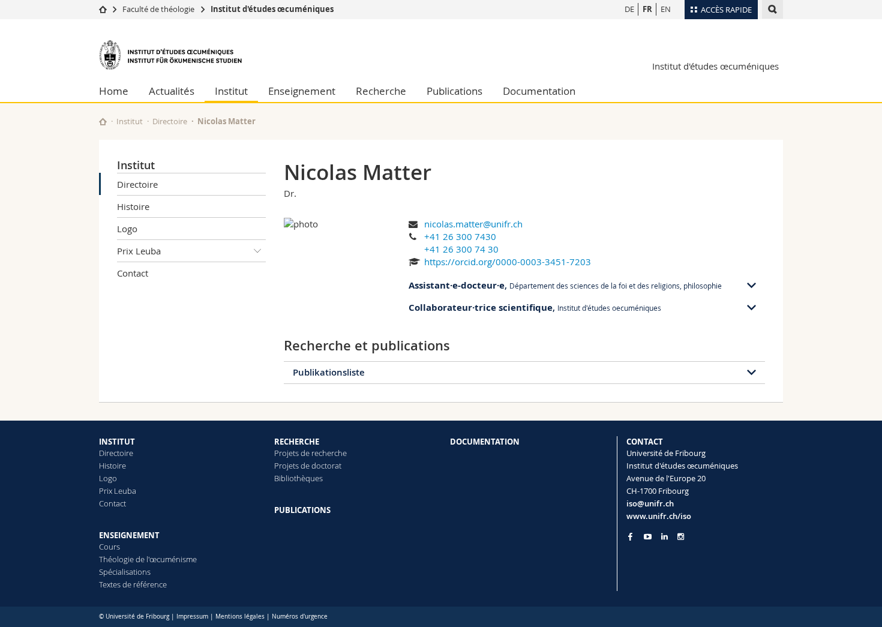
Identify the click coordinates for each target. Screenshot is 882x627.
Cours (109, 546)
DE (629, 9)
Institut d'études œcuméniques (272, 9)
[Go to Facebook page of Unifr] (630, 536)
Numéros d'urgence (300, 616)
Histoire (133, 206)
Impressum (192, 616)
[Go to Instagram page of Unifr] (680, 537)
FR (647, 9)
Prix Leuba (139, 251)
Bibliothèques (298, 478)
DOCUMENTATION (485, 441)
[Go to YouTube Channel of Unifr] (648, 537)
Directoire (169, 121)
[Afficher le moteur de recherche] (772, 9)
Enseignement (301, 91)
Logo (127, 229)
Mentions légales (240, 616)
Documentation (539, 91)
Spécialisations (125, 571)
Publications (454, 91)
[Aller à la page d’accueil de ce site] (103, 121)
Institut (231, 91)
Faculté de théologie (158, 9)
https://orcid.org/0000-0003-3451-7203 (507, 262)
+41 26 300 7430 (460, 236)
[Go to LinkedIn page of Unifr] (664, 537)
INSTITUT (117, 441)
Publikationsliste (329, 372)
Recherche (381, 91)
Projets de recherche (310, 453)
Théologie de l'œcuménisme (148, 559)
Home (113, 91)
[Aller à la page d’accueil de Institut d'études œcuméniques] (171, 55)
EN (666, 9)
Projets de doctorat (307, 465)
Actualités (171, 91)
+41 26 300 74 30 (461, 249)
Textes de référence (133, 584)
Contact (132, 273)
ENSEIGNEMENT (129, 535)
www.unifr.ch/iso (658, 516)
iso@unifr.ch (650, 503)
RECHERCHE (296, 441)
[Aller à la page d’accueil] (103, 9)
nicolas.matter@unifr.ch (473, 224)
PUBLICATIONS (302, 510)
